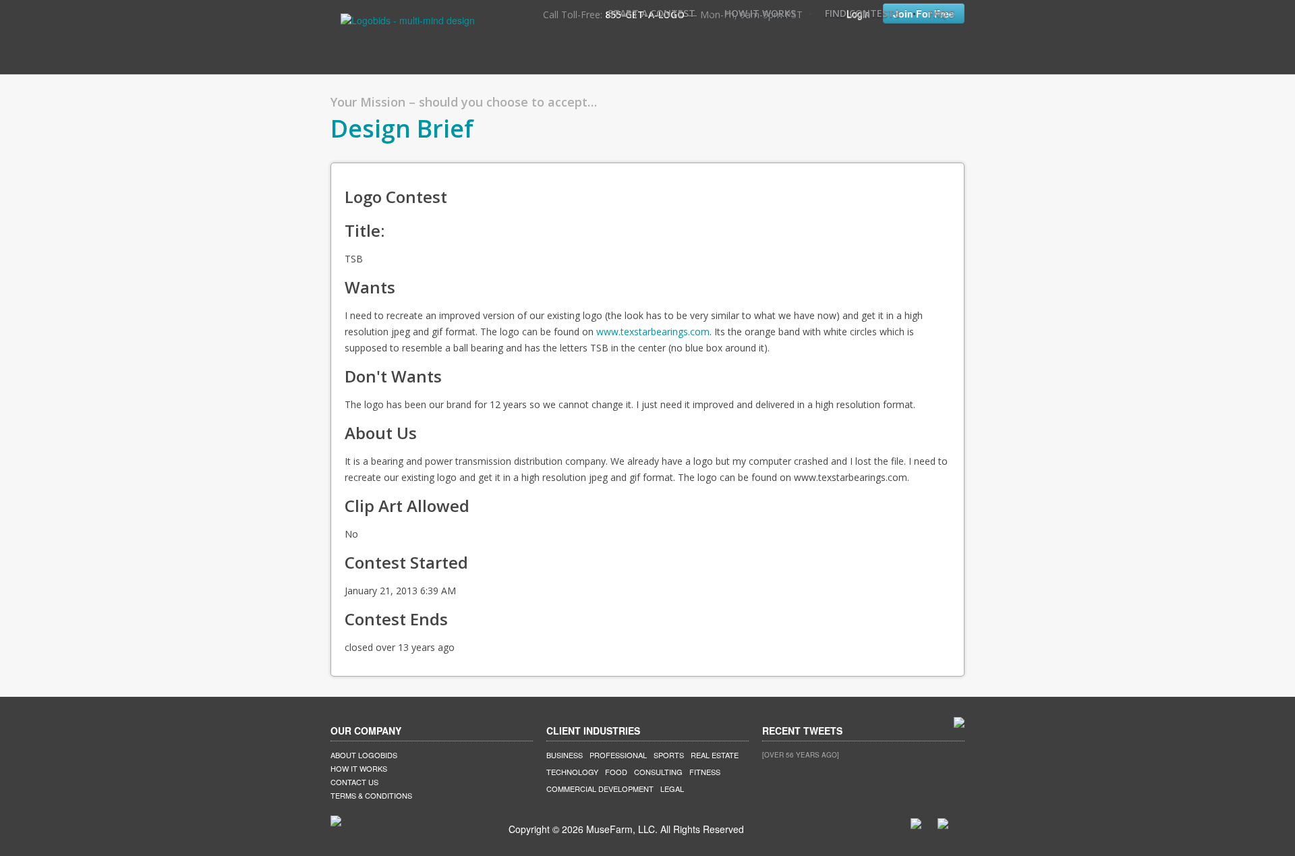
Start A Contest (651, 13)
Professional (618, 754)
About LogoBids (363, 754)
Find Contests (862, 13)
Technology (572, 771)
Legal (672, 788)
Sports (669, 754)
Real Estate (715, 754)
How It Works (760, 13)
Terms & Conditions (371, 795)
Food (616, 771)
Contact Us (354, 781)
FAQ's (941, 13)
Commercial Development (600, 788)
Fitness (704, 771)
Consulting (658, 771)
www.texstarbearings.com (653, 331)
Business (564, 754)
